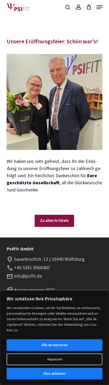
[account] (78, 7)
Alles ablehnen (54, 373)
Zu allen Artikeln (54, 220)
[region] (54, 337)
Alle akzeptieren (55, 345)
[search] (68, 7)
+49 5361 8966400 (32, 267)
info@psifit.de (28, 276)
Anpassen (54, 359)
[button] (99, 7)
